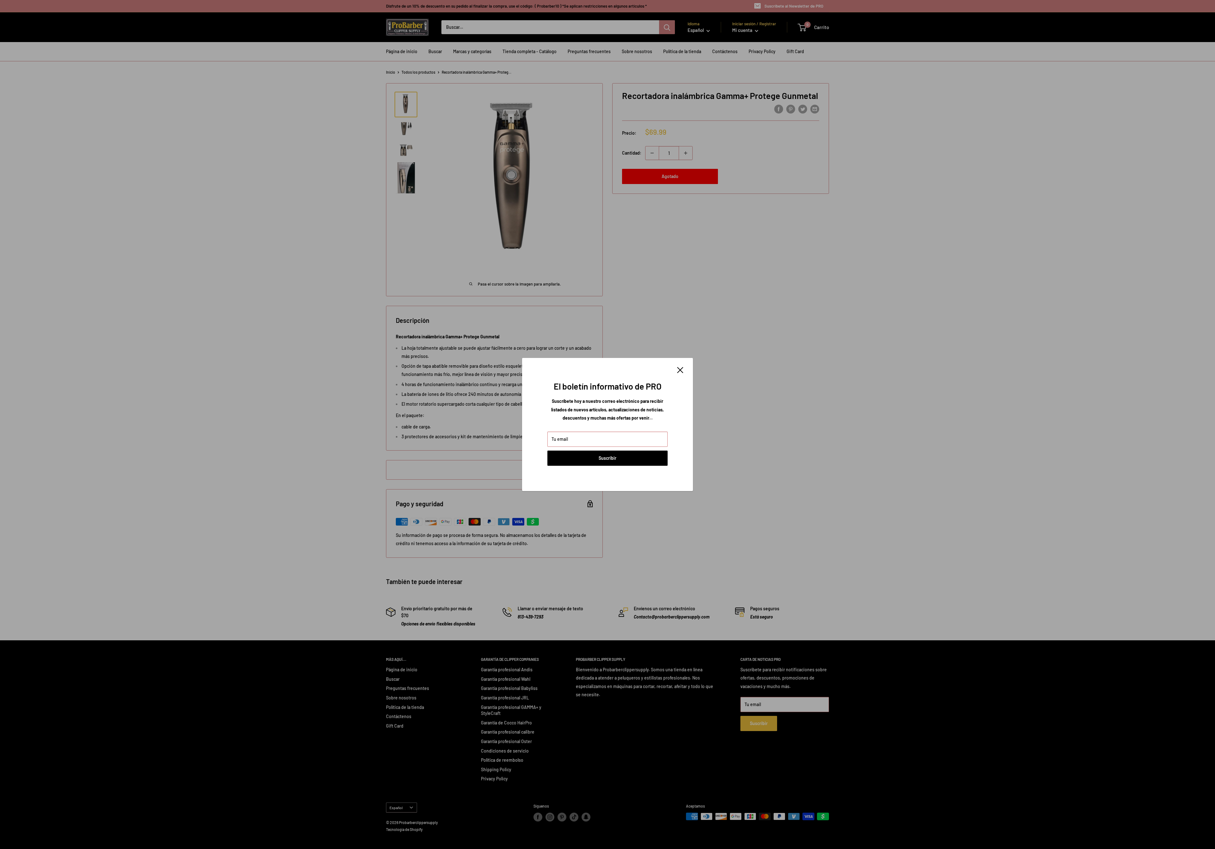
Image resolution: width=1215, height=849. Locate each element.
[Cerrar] (680, 370)
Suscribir (607, 458)
